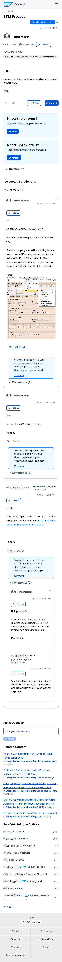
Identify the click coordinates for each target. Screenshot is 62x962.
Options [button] (57, 22)
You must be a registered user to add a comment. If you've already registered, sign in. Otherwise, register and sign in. (29, 365)
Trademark (15, 947)
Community (20, 4)
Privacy (15, 931)
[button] (38, 44)
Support (46, 947)
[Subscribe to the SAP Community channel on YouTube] (33, 922)
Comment (51, 103)
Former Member (21, 37)
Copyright (15, 939)
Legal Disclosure (46, 939)
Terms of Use (46, 931)
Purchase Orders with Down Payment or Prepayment (30, 813)
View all (7, 907)
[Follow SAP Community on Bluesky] (28, 922)
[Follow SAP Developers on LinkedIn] (39, 922)
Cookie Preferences (15, 955)
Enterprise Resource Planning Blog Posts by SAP (30, 761)
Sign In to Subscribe (42, 22)
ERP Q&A (9, 11)
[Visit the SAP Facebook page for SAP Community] (23, 922)
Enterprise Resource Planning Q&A (23, 778)
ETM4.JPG (17, 347)
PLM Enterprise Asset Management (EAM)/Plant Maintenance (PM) (31, 57)
